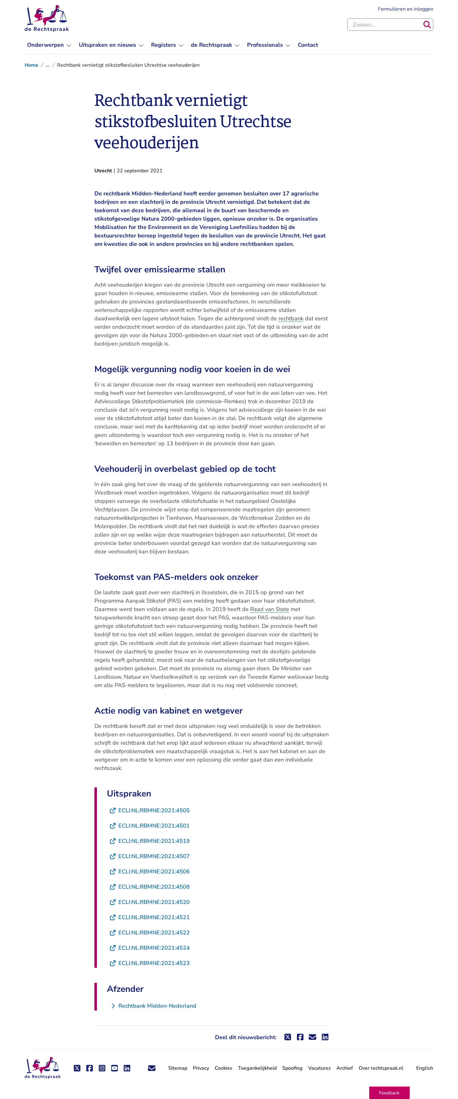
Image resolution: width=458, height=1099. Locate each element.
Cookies (223, 1068)
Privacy (201, 1068)
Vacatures (319, 1068)
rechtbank (291, 318)
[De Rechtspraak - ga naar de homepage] (47, 18)
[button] (389, 1093)
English (424, 1068)
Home (31, 65)
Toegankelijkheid (257, 1068)
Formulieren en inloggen (405, 8)
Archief (344, 1068)
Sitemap (177, 1068)
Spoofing (292, 1068)
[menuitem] (49, 45)
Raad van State (269, 609)
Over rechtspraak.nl (381, 1068)
